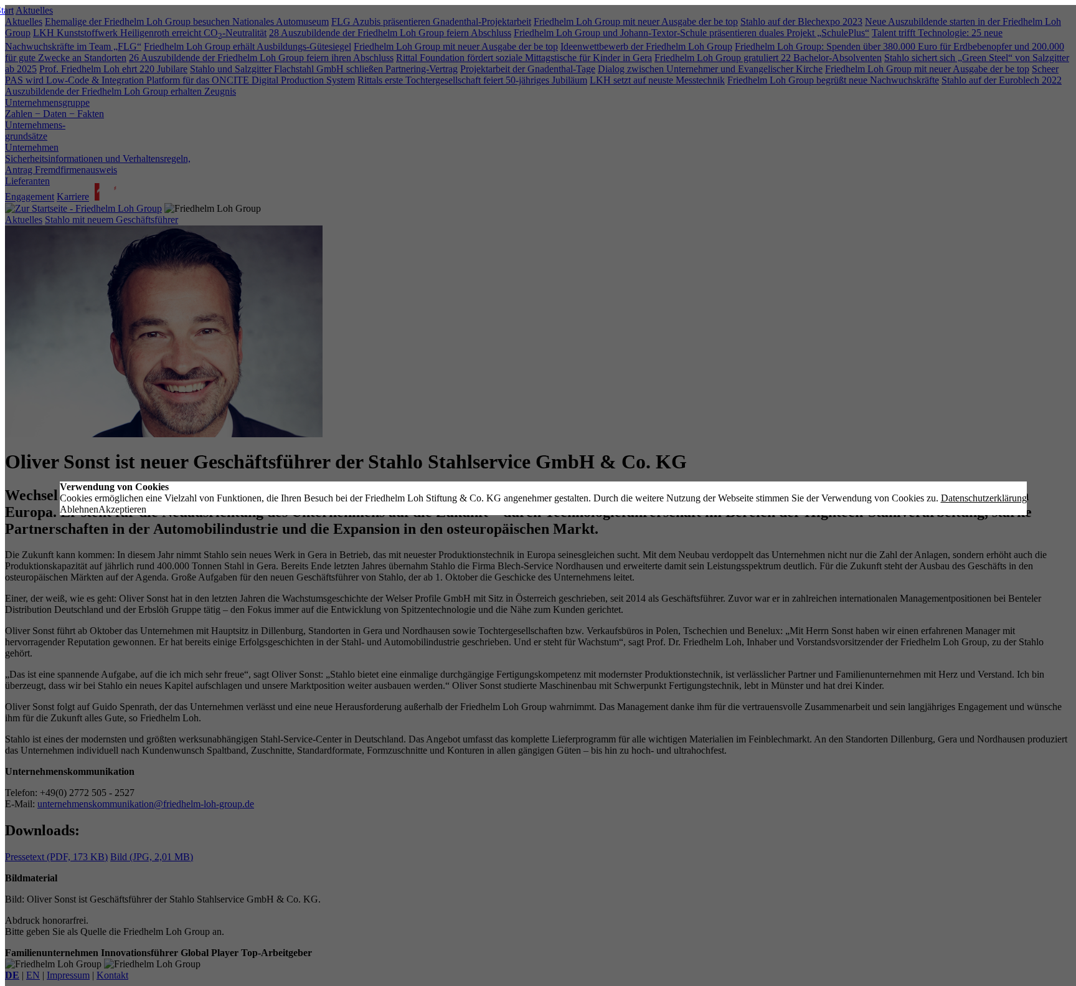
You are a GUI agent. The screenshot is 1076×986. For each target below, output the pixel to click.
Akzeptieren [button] (122, 509)
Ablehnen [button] (79, 509)
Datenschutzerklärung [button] (984, 498)
